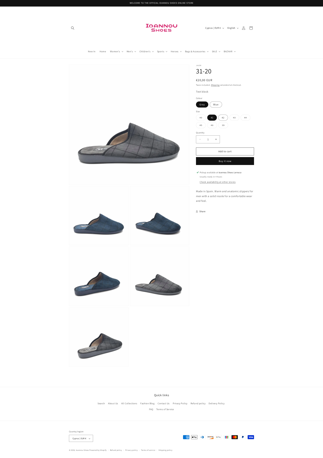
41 (212, 117)
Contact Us (164, 403)
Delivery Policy (216, 403)
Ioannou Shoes (82, 450)
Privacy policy (131, 450)
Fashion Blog (147, 403)
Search (101, 403)
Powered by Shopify (98, 450)
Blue (216, 104)
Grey (202, 104)
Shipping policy (165, 450)
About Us (113, 403)
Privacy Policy (180, 403)
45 (203, 125)
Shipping (215, 85)
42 (223, 117)
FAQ (151, 409)
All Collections (129, 403)
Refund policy (198, 403)
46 (214, 125)
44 (247, 118)
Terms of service (148, 450)
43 (236, 118)
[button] (72, 28)
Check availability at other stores (218, 181)
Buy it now (225, 160)
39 (225, 125)
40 (203, 118)
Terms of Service (165, 409)
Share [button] (202, 211)
